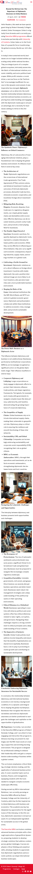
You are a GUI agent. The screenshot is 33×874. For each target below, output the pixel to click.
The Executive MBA (8, 829)
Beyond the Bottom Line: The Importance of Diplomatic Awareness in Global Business (16, 11)
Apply (23, 869)
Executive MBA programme (15, 36)
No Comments (21, 20)
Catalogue (16, 869)
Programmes (7, 869)
